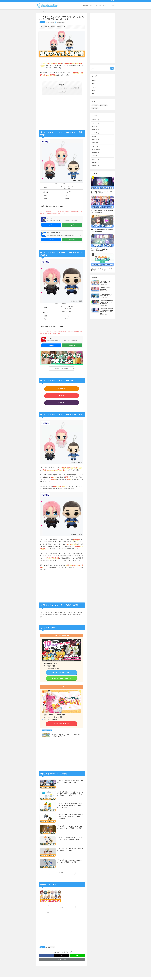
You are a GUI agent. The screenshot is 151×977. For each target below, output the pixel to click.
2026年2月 (95, 136)
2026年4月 (95, 129)
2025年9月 (95, 152)
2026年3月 (95, 133)
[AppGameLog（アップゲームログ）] (47, 5)
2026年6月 (95, 123)
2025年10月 (96, 149)
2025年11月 (96, 146)
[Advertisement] (61, 111)
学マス (94, 93)
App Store (51, 225)
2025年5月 (95, 165)
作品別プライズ (103, 105)
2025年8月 (95, 156)
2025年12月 (96, 143)
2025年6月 (95, 162)
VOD (94, 80)
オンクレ (42, 22)
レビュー (95, 90)
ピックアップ (95, 105)
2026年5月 (95, 126)
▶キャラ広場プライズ (64, 183)
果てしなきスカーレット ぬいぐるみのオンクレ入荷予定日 (62, 88)
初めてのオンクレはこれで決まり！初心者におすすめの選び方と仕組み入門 (65, 735)
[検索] (114, 1)
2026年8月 (95, 120)
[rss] (112, 1)
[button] (46, 955)
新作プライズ (51, 947)
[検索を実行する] (112, 68)
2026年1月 (95, 139)
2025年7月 (95, 159)
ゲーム (94, 87)
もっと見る (61, 91)
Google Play (72, 225)
